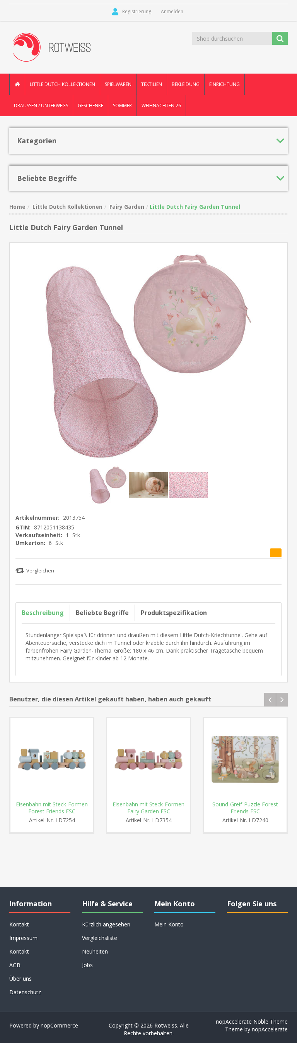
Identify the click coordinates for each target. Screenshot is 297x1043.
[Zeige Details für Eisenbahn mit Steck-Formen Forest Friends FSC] (51, 759)
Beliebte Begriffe (102, 612)
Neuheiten (95, 951)
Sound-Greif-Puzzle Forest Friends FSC (245, 808)
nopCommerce (59, 1025)
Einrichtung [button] (224, 84)
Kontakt (19, 951)
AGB (14, 965)
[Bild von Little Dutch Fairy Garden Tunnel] (109, 484)
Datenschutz (25, 992)
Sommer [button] (122, 105)
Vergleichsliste (99, 938)
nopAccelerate (270, 1029)
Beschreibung (43, 612)
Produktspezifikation (174, 612)
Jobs (87, 965)
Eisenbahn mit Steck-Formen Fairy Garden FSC (148, 808)
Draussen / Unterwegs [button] (41, 105)
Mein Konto (169, 924)
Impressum (23, 938)
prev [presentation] (270, 699)
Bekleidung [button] (186, 84)
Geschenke (90, 105)
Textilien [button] (151, 84)
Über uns (20, 978)
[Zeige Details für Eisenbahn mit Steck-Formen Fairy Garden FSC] (148, 759)
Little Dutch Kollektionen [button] (62, 84)
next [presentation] (282, 699)
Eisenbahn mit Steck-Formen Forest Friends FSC (52, 808)
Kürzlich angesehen (106, 924)
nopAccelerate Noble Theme (252, 1021)
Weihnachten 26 (161, 105)
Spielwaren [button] (118, 84)
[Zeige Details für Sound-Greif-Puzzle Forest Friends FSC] (245, 759)
